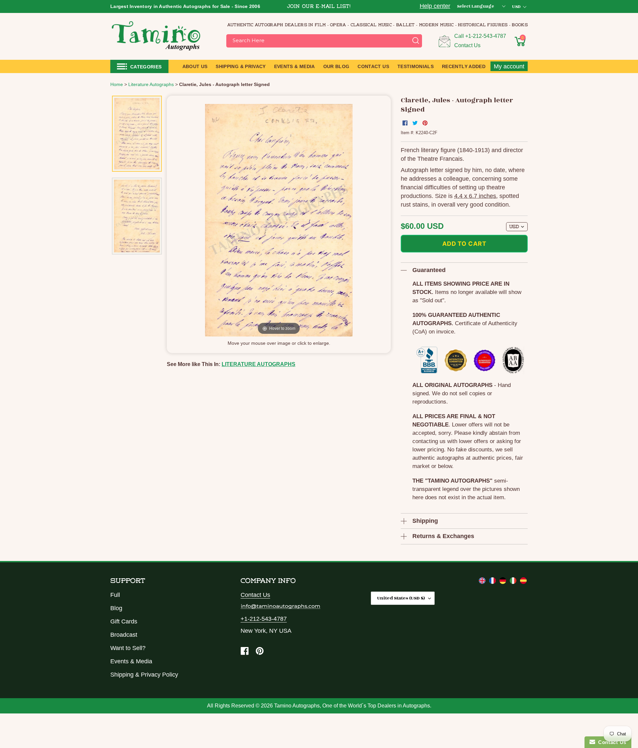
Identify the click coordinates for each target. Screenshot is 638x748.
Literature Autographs (258, 364)
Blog (116, 608)
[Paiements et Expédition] (493, 582)
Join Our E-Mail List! (319, 6)
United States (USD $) (401, 598)
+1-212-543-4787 (485, 36)
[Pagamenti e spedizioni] (514, 582)
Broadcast (123, 634)
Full (115, 595)
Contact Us (467, 45)
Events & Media (131, 661)
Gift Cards (123, 621)
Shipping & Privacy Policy (144, 674)
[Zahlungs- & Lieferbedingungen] (503, 582)
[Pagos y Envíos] (523, 582)
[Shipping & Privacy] (483, 582)
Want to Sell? (128, 648)
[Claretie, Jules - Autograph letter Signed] (137, 134)
